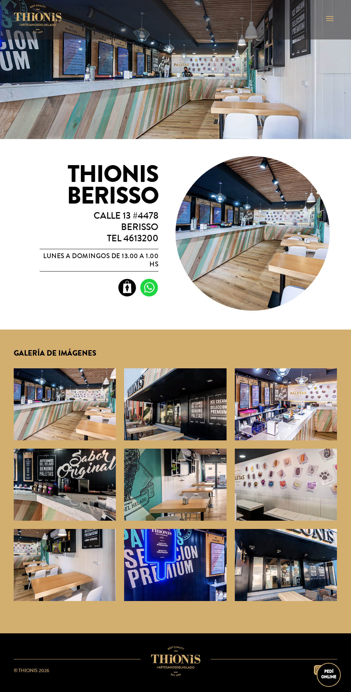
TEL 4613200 (132, 238)
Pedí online (328, 674)
